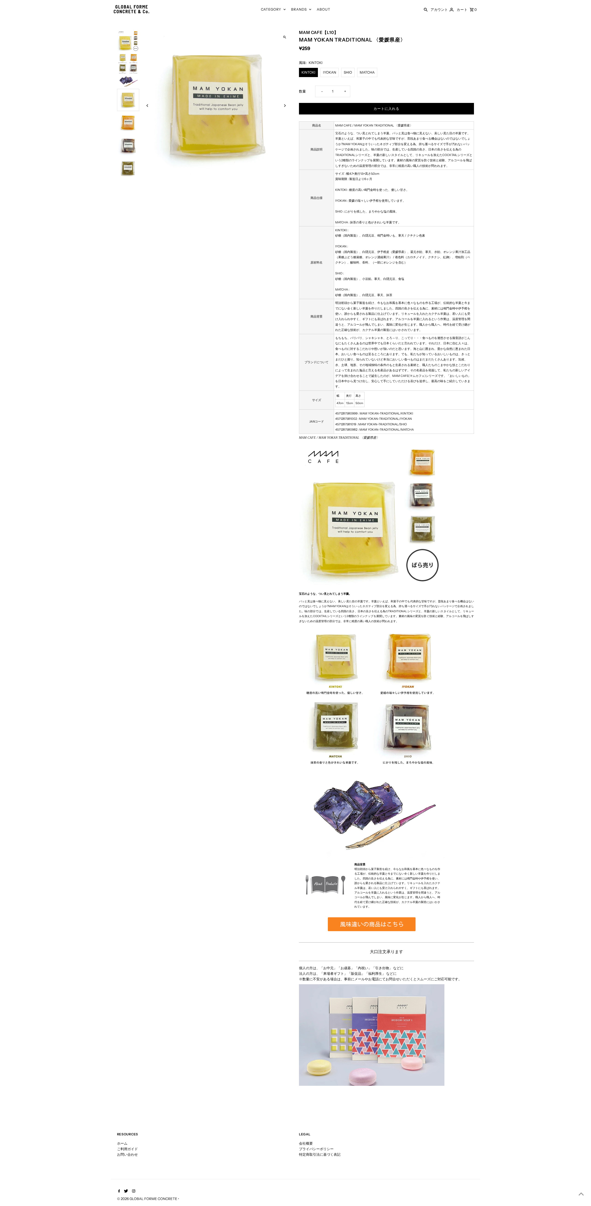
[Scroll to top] (581, 1194)
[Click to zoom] (284, 37)
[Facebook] (118, 1191)
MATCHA (367, 72)
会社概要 (306, 1143)
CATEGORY (271, 9)
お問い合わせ (127, 1154)
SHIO (348, 72)
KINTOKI (308, 72)
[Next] (284, 105)
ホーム (122, 1143)
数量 (302, 91)
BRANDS (299, 9)
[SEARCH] (426, 9)
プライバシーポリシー (316, 1149)
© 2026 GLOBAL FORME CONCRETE (147, 1199)
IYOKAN (329, 72)
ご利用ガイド (127, 1149)
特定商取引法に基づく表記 (320, 1154)
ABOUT (323, 9)
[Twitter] (125, 1191)
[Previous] (147, 105)
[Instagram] (133, 1191)
